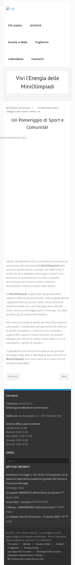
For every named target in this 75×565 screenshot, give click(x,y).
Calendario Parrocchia (48, 551)
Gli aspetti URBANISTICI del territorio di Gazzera (33, 492)
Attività (27, 543)
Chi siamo (13, 543)
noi (38, 111)
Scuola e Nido (43, 543)
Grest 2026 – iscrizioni (18, 502)
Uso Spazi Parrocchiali (19, 551)
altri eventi (22, 111)
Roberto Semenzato (20, 107)
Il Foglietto (13, 547)
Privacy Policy (31, 547)
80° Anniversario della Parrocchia (25, 558)
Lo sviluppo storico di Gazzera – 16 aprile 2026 (32, 516)
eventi (32, 111)
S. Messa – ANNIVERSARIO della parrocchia (30, 507)
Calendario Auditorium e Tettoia (25, 555)
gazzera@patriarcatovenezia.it (31, 407)
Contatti (60, 543)
